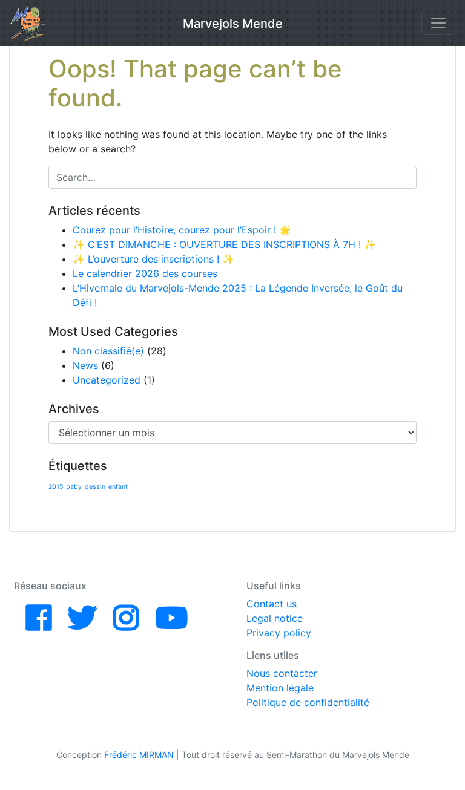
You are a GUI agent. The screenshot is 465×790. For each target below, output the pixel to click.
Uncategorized (106, 380)
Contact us (271, 604)
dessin (95, 487)
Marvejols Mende (233, 23)
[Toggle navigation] (438, 23)
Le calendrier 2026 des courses (145, 273)
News (85, 365)
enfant (118, 487)
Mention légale (280, 688)
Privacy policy (278, 633)
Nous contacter (281, 673)
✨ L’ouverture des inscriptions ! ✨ (153, 259)
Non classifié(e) (108, 351)
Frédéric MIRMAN (139, 754)
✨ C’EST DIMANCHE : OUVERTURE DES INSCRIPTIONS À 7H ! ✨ (224, 244)
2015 (55, 487)
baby (74, 487)
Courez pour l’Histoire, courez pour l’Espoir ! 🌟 (182, 230)
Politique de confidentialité (307, 702)
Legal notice (274, 618)
